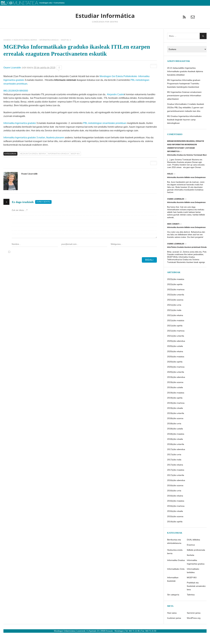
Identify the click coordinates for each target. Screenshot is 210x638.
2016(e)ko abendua (176, 480)
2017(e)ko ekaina (175, 465)
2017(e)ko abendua (176, 449)
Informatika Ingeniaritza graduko (19, 123)
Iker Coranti (173, 224)
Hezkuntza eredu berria (33, 154)
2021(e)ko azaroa (175, 300)
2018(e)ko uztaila (175, 428)
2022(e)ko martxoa (175, 289)
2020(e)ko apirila (174, 362)
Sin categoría (173, 594)
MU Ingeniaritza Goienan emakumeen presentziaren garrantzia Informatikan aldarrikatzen (184, 95)
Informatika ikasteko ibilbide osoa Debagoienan (186, 177)
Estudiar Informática (105, 15)
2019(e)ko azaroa (175, 382)
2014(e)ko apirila (174, 521)
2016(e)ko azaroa (175, 485)
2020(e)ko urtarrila (175, 372)
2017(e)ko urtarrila (175, 475)
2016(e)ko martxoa (175, 506)
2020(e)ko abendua (176, 341)
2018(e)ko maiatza (175, 434)
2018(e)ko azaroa (175, 418)
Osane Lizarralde (12, 67)
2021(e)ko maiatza (175, 320)
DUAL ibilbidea (193, 540)
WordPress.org (193, 618)
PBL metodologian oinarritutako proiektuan (104, 123)
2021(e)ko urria (174, 305)
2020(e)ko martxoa (175, 367)
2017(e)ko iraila (174, 459)
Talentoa (191, 594)
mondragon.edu (45, 3)
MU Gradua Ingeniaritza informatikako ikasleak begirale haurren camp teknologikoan (184, 119)
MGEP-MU (75, 154)
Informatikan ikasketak (172, 579)
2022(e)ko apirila (174, 284)
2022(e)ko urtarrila (175, 294)
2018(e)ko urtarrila (175, 444)
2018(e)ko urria (174, 423)
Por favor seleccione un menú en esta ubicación (105, 32)
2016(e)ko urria (174, 490)
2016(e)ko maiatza (175, 501)
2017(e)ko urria (174, 454)
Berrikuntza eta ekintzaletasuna (174, 541)
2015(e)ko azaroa (175, 516)
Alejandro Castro (115, 94)
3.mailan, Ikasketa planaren (50, 137)
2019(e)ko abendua (176, 377)
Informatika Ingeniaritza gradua (195, 562)
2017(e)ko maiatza (175, 470)
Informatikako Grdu (176, 569)
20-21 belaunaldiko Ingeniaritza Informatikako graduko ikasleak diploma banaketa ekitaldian (185, 71)
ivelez (170, 174)
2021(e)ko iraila (174, 310)
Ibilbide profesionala (196, 550)
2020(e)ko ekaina (175, 351)
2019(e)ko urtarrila (175, 413)
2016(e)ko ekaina (175, 496)
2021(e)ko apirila (174, 325)
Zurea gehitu (43, 202)
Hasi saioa (172, 613)
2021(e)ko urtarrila (175, 336)
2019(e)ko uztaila (175, 387)
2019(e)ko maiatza (175, 393)
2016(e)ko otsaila (175, 511)
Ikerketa (190, 555)
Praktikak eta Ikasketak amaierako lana (196, 586)
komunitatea (59, 3)
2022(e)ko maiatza (175, 279)
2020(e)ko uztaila (175, 346)
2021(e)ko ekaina (175, 315)
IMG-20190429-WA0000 (15, 90)
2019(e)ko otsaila (175, 408)
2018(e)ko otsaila (175, 439)
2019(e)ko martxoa (175, 403)
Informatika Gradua (58, 154)
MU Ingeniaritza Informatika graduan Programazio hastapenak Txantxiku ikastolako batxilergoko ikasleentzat (183, 83)
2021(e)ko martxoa (175, 331)
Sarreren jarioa (193, 613)
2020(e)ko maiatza (175, 356)
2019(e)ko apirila (174, 398)
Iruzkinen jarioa (174, 618)
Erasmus (191, 545)
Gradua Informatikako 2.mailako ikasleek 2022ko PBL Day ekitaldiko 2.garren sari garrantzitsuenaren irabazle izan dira (185, 107)
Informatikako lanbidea (193, 570)
